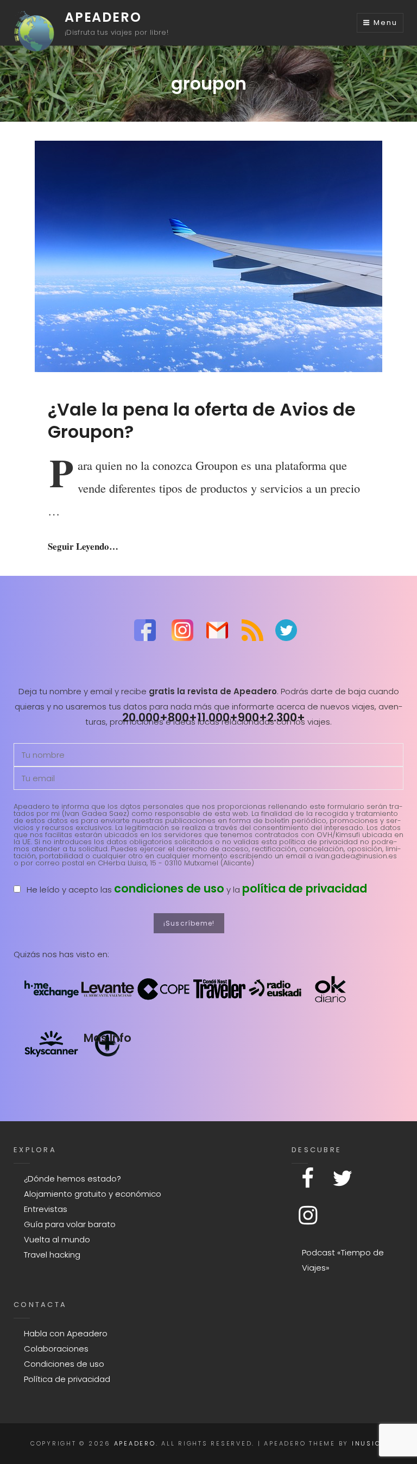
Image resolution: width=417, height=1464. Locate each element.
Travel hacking (52, 1254)
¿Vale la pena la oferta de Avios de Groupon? (202, 420)
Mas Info (107, 1038)
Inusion (369, 1443)
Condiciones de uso (64, 1363)
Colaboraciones (56, 1348)
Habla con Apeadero (66, 1333)
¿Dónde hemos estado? (72, 1178)
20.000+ (145, 717)
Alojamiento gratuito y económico (92, 1193)
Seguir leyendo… (83, 546)
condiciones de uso (169, 888)
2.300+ (286, 717)
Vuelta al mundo (57, 1239)
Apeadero (103, 17)
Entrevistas (45, 1209)
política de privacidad (304, 888)
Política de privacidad (67, 1379)
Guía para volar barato (70, 1224)
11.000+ (217, 717)
